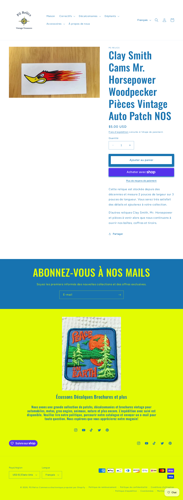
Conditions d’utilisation (162, 487)
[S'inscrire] (119, 295)
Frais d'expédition (118, 132)
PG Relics (33, 487)
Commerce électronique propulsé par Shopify (62, 487)
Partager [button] (118, 233)
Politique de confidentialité (133, 487)
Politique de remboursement (103, 487)
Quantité (113, 138)
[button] (67, 16)
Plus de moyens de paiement (141, 180)
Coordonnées (147, 491)
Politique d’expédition (126, 491)
